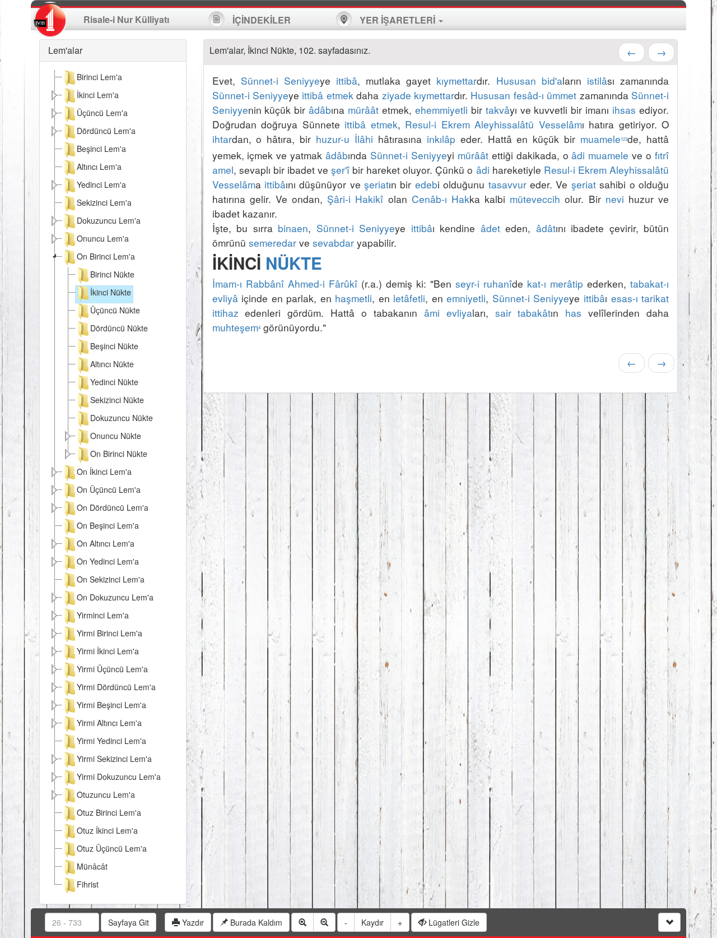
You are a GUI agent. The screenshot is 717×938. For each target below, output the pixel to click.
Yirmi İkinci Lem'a (108, 651)
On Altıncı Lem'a (105, 543)
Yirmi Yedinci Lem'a (111, 740)
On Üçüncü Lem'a (109, 489)
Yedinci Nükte (114, 381)
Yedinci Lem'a (101, 184)
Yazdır (192, 922)
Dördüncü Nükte (119, 328)
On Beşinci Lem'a (108, 525)
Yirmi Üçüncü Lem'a (112, 668)
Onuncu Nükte (115, 435)
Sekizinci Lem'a (104, 202)
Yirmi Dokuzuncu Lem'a (119, 776)
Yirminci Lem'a (103, 615)
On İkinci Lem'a (104, 471)
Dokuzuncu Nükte (121, 417)
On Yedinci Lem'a (108, 561)
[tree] (113, 482)
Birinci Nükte (112, 274)
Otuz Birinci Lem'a (109, 812)
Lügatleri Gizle (452, 922)
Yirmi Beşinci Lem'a (111, 704)
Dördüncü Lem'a (106, 130)
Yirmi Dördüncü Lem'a (116, 686)
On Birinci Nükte (118, 453)
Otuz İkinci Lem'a (107, 830)
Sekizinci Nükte (117, 399)
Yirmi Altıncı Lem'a (109, 722)
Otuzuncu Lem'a (106, 794)
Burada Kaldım (255, 922)
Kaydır (372, 922)
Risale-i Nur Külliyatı (126, 19)
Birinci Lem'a (99, 76)
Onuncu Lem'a (103, 238)
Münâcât (92, 866)
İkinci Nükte (110, 292)
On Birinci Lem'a (106, 256)
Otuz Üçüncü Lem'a (112, 848)
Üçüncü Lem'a (102, 112)
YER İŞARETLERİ (397, 19)
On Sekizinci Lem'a (111, 579)
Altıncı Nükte (112, 363)
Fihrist (88, 884)
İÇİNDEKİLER (260, 19)
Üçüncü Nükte (115, 310)
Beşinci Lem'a (101, 148)
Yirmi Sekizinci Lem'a (114, 758)
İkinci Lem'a (98, 94)
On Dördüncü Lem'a (112, 507)
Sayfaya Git (128, 922)
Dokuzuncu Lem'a (109, 220)
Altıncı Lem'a (99, 166)
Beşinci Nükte (114, 346)
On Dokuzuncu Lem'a (115, 597)
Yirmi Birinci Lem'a (109, 633)
